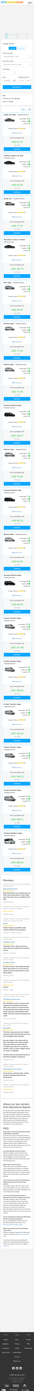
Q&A (23, 109)
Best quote (7, 1028)
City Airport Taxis (19, 1375)
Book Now (17, 149)
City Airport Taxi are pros (11, 999)
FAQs (21, 1244)
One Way (12, 48)
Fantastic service (9, 942)
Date (4, 77)
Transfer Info (17, 133)
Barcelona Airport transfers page (12, 1224)
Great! (5, 923)
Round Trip (21, 48)
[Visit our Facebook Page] (13, 1369)
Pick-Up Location (8, 53)
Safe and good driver (10, 889)
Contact (28, 1339)
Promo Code (6, 1352)
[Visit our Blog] (20, 1369)
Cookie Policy (17, 1352)
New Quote (16, 87)
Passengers (6, 69)
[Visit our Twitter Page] (17, 1369)
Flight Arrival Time (23, 77)
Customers (5, 1348)
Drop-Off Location (8, 61)
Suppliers (6, 1344)
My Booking (28, 1348)
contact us (6, 1246)
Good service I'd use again (12, 1069)
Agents (5, 1339)
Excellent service (9, 962)
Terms (17, 1339)
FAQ (28, 1344)
